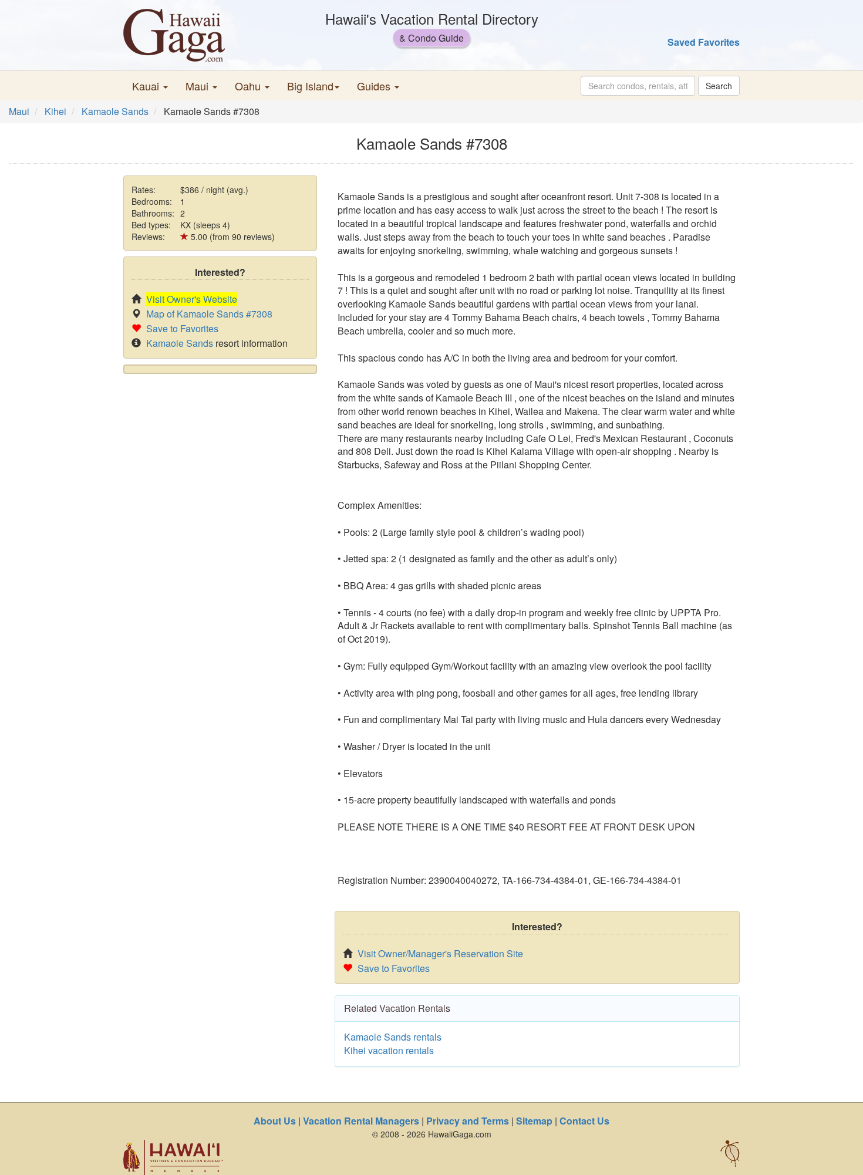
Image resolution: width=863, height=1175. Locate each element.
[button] (150, 85)
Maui (19, 111)
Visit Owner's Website (191, 299)
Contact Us (584, 1120)
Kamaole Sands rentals (392, 1037)
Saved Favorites (704, 42)
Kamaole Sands (115, 111)
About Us (275, 1120)
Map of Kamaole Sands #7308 (209, 313)
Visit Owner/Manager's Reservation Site (440, 953)
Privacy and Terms (467, 1120)
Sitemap (534, 1120)
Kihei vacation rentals (389, 1050)
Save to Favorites (182, 328)
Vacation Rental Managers (361, 1120)
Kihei (55, 111)
